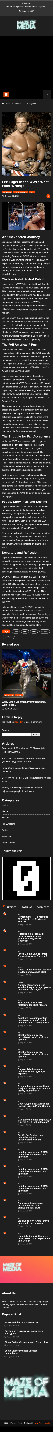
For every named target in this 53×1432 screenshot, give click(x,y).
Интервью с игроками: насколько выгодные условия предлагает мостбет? (31, 937)
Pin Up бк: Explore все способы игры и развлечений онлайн (30, 1137)
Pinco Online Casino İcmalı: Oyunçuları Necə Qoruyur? (26, 7)
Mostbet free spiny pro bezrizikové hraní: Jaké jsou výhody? (33, 1037)
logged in (18, 722)
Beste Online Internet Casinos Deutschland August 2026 (34, 970)
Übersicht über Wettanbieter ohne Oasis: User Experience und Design (34, 1238)
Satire (19, 674)
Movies (5, 817)
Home (8, 103)
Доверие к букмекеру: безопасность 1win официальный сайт (30, 1205)
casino (5, 805)
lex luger (44, 631)
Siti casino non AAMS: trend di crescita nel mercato (33, 1222)
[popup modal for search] (47, 94)
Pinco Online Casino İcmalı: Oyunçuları (26, 1342)
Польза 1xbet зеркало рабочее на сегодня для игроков (31, 1071)
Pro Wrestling (20, 192)
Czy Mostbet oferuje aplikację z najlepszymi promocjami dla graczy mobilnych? (34, 1088)
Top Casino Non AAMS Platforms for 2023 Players (32, 1003)
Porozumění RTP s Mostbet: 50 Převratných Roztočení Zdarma (33, 919)
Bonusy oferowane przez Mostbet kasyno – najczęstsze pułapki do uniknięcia (34, 987)
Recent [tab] (11, 907)
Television (6, 836)
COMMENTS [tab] (43, 907)
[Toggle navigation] (6, 94)
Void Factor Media (42, 1423)
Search (5, 730)
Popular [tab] (27, 907)
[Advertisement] (26, 65)
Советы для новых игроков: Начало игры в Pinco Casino (34, 1104)
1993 (16, 631)
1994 (25, 631)
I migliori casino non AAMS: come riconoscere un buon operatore (33, 1154)
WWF (31, 192)
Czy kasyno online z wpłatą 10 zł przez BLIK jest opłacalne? (34, 1120)
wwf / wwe (9, 637)
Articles (18, 103)
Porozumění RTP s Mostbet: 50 (21, 1322)
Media (5, 811)
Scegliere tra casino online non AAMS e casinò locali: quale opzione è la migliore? (33, 1020)
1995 (34, 631)
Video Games (8, 842)
